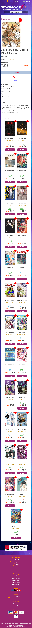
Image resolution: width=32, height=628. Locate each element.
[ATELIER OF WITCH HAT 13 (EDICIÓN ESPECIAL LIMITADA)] (11, 34)
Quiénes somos (16, 604)
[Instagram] (19, 590)
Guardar (17, 77)
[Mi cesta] (15, 1)
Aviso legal (16, 576)
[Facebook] (12, 590)
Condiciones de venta (16, 584)
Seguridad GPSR (16, 80)
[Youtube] (17, 590)
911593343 (17, 559)
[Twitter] (15, 590)
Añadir (10, 149)
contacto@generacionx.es (17, 562)
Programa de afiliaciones (16, 606)
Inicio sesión (27, 1)
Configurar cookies (16, 582)
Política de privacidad (16, 578)
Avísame (17, 73)
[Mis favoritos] (6, 1)
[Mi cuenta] (24, 1)
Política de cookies (16, 580)
